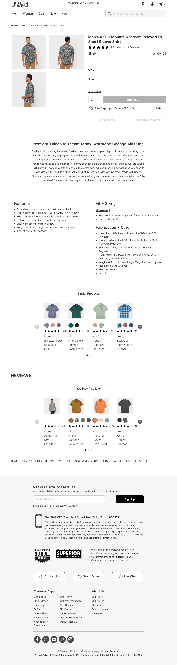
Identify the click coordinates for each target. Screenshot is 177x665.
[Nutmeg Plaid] (59, 325)
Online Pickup (41, 613)
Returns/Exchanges (70, 600)
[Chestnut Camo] (77, 420)
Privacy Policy (70, 506)
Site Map (138, 655)
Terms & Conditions (62, 655)
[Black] (119, 420)
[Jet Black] (77, 325)
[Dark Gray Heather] (125, 420)
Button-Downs (54, 25)
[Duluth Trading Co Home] (20, 4)
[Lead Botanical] (89, 420)
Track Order (41, 600)
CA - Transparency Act (87, 655)
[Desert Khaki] (95, 325)
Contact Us (40, 596)
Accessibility (41, 617)
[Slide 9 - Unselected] (91, 450)
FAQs (37, 609)
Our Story (97, 596)
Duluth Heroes (100, 609)
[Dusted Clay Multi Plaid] (53, 325)
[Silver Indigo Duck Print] (47, 325)
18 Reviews (132, 47)
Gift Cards (65, 609)
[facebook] (37, 639)
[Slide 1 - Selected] (87, 355)
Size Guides (66, 605)
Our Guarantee (67, 613)
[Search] (109, 13)
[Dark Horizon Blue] (107, 420)
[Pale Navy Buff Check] (131, 325)
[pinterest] (62, 639)
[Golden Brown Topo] (71, 420)
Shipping (39, 605)
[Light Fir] (101, 325)
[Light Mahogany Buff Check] (125, 325)
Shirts (35, 25)
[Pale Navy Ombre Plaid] (119, 325)
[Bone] (101, 420)
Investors (97, 613)
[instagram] (70, 639)
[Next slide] (140, 327)
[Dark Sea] (71, 325)
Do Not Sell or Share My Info (116, 655)
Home (14, 25)
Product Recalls (68, 621)
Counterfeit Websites (71, 617)
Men (24, 25)
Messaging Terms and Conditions (82, 537)
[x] (45, 639)
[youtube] (53, 639)
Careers (96, 605)
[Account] (153, 4)
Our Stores (98, 600)
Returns (161, 108)
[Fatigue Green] (83, 420)
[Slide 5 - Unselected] (90, 355)
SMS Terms (65, 596)
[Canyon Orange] (95, 420)
